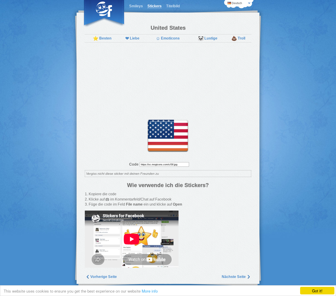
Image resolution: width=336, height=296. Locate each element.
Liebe (132, 38)
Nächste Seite (234, 277)
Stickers (154, 6)
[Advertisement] (168, 79)
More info (150, 291)
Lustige (207, 38)
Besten (102, 38)
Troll (238, 38)
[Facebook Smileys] (104, 13)
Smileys (136, 6)
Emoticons (168, 38)
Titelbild (173, 6)
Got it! (317, 290)
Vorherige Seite (103, 277)
